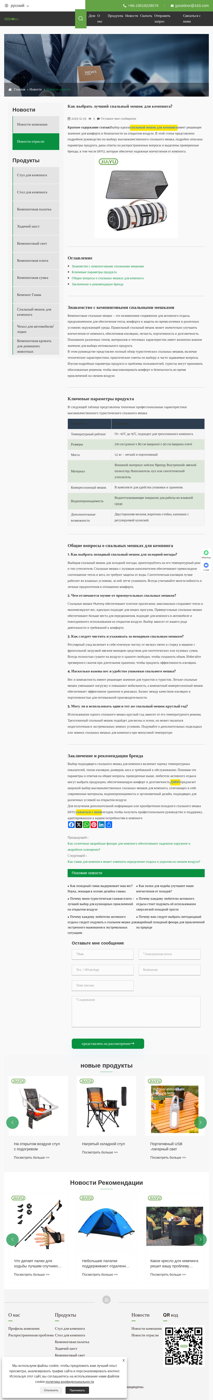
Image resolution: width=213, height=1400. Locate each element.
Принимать (77, 1390)
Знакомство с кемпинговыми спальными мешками (108, 266)
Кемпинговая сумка (32, 278)
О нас (100, 18)
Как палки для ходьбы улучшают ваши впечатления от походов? (165, 888)
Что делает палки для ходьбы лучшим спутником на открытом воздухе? (37, 1264)
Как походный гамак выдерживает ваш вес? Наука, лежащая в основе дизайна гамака (100, 888)
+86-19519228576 (143, 6)
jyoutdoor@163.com (192, 6)
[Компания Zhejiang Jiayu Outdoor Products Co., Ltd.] (11, 18)
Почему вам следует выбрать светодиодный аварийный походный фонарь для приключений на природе (170, 922)
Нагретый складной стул (103, 1144)
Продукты (115, 16)
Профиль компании (24, 1329)
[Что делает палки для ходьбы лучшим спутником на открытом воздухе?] (38, 1223)
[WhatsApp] (106, 1300)
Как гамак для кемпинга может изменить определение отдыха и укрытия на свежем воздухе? (134, 862)
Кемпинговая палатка (34, 209)
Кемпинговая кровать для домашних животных (34, 346)
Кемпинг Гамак (29, 295)
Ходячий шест (28, 226)
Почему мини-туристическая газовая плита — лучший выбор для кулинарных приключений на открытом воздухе (101, 904)
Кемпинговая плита (32, 260)
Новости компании (32, 124)
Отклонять (51, 1390)
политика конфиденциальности (70, 1382)
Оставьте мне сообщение (118, 119)
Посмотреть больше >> (32, 1157)
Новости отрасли (58, 89)
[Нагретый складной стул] (106, 1106)
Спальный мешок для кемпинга (34, 312)
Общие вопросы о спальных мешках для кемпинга (108, 278)
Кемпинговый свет (32, 243)
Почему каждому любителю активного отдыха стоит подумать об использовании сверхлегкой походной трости (166, 904)
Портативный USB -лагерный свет (166, 1146)
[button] (12, 1122)
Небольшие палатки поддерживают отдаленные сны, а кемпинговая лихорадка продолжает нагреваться (106, 1264)
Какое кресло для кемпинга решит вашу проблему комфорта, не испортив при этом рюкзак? (174, 1264)
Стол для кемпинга (32, 192)
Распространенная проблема (31, 1335)
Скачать (146, 16)
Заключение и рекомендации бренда (97, 284)
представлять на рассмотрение (108, 1044)
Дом (92, 16)
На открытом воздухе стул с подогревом (37, 1146)
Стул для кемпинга (32, 175)
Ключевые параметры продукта (94, 272)
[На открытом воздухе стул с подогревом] (38, 1106)
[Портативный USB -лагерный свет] (174, 1106)
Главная (19, 89)
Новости (131, 16)
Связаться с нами (192, 18)
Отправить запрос (162, 18)
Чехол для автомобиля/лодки (35, 329)
